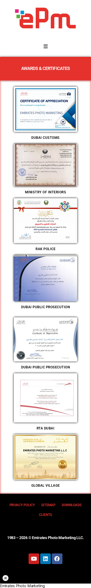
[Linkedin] (45, 558)
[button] (45, 46)
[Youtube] (34, 558)
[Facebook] (57, 558)
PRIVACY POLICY (22, 505)
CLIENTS (45, 515)
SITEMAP (48, 505)
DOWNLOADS (72, 505)
